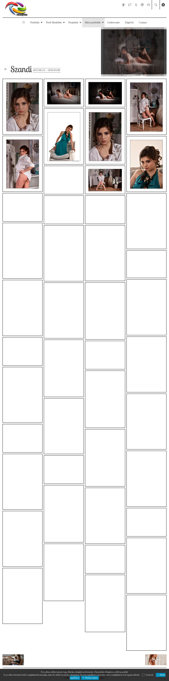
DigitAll (129, 22)
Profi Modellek (54, 22)
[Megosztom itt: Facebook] (123, 5)
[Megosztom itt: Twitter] (130, 5)
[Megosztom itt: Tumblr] (136, 5)
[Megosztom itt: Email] (148, 5)
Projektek (73, 22)
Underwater (113, 22)
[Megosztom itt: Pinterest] (142, 5)
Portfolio (34, 22)
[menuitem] (23, 22)
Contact (143, 22)
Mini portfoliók (93, 22)
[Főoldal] (16, 8)
